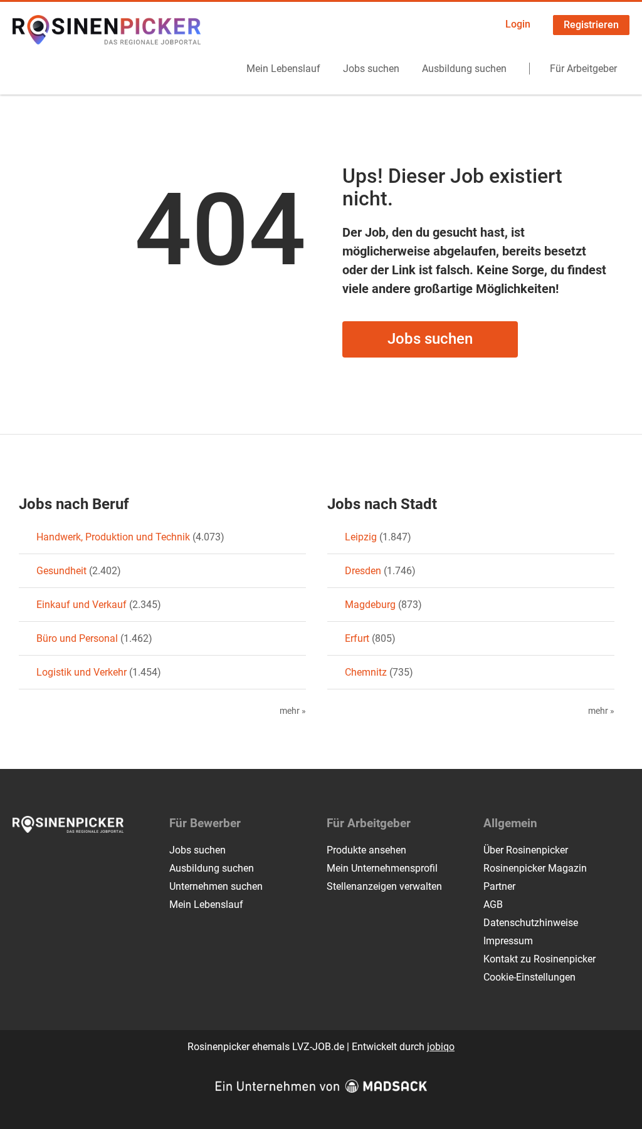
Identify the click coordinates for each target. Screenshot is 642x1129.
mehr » (293, 711)
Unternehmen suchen (216, 886)
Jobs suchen (371, 69)
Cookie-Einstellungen (529, 977)
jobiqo (441, 1047)
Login (517, 24)
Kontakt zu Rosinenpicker (539, 959)
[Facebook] (23, 859)
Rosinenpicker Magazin (535, 868)
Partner (499, 886)
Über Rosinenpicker (525, 850)
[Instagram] (43, 859)
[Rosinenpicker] (107, 29)
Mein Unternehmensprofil (382, 868)
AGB (493, 904)
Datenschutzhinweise (530, 923)
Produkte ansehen (366, 850)
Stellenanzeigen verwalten (384, 886)
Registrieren (591, 25)
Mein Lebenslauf (283, 69)
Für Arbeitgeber (583, 69)
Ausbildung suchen (464, 69)
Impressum (508, 941)
